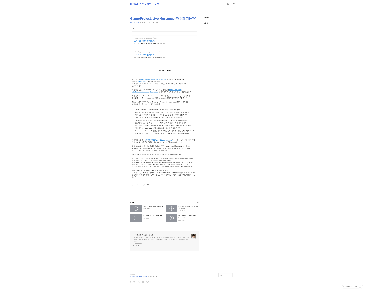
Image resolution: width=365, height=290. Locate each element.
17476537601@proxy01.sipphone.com (158, 140)
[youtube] (143, 282)
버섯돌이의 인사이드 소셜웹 (144, 4)
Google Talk (154, 92)
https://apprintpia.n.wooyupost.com (145, 52)
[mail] (147, 282)
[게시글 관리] (141, 184)
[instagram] (139, 282)
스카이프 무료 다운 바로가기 (145, 41)
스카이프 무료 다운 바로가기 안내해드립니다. (149, 43)
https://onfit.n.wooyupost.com (143, 38)
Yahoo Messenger (175, 90)
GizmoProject (141, 81)
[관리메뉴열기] (361, 286)
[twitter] (134, 282)
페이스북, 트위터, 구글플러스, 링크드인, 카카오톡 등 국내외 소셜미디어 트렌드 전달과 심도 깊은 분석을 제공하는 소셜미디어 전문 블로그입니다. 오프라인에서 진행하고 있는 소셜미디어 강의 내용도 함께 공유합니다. (161, 239)
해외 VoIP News (134, 23)
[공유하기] (139, 184)
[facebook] (130, 282)
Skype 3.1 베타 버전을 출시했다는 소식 (153, 79)
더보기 (197, 202)
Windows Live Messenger (140, 92)
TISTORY (132, 274)
